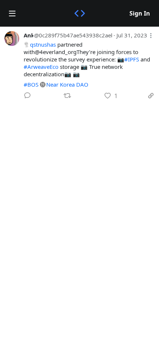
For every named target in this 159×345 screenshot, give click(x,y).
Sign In (139, 13)
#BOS (31, 84)
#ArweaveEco (41, 66)
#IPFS (131, 59)
